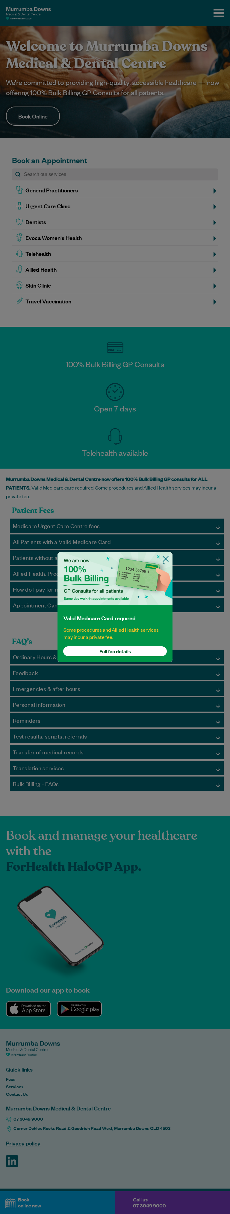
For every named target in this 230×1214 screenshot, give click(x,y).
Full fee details (115, 651)
